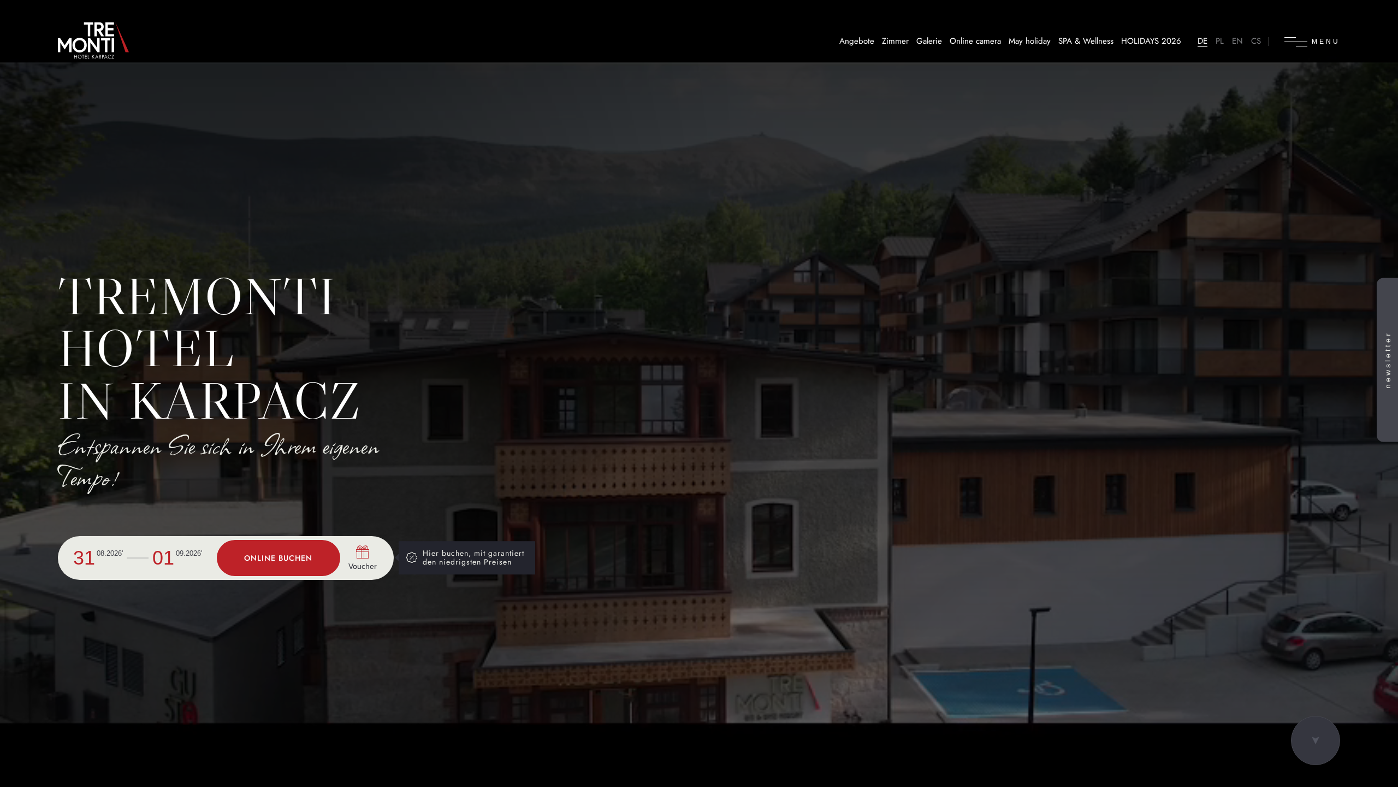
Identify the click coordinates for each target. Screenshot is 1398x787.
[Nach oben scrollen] (1315, 740)
